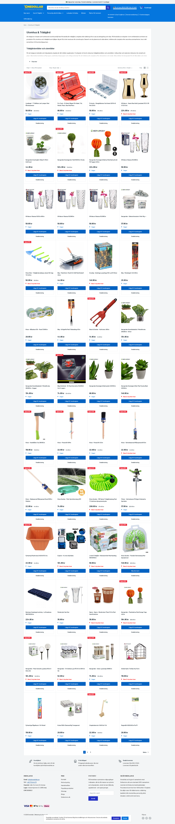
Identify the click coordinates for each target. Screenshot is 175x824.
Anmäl (93, 798)
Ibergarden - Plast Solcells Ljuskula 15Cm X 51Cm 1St (38, 670)
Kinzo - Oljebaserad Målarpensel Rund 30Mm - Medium (39, 500)
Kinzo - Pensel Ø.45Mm (64, 442)
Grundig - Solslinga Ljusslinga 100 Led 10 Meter (103, 273)
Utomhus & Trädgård (34, 25)
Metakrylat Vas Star (63, 612)
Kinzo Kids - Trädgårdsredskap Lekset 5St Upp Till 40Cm (39, 274)
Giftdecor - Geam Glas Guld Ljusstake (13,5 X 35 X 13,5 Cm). (135, 104)
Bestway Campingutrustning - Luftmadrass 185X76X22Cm (38, 613)
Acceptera (116, 818)
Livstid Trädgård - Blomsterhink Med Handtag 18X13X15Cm (102, 557)
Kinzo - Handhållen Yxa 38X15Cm (35, 442)
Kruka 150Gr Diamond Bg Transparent (69, 725)
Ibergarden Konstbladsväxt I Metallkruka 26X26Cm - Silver (133, 330)
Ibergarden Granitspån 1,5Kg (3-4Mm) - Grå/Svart (37, 161)
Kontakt (63, 779)
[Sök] (108, 8)
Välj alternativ (135, 571)
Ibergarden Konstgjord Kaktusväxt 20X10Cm (102, 386)
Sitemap (63, 791)
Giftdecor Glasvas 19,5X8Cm (129, 160)
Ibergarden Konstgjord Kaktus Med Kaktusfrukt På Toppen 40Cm (103, 161)
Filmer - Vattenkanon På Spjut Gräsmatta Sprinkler (133, 500)
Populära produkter (67, 788)
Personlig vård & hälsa (54, 13)
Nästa (144, 752)
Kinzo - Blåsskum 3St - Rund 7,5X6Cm (37, 329)
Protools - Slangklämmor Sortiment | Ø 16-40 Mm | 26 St (102, 104)
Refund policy (65, 782)
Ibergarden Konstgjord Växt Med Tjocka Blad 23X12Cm (134, 387)
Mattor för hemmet (95, 13)
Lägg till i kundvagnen (39, 118)
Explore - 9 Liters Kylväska (65, 555)
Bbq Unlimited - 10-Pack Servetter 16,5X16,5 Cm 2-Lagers (71, 387)
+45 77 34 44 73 (31, 782)
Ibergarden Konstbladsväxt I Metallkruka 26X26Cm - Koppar (38, 387)
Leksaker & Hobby (72, 13)
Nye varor (27, 13)
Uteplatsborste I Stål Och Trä (98, 725)
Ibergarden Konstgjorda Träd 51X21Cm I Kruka (71, 160)
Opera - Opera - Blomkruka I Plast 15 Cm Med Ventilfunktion (102, 613)
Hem (25, 25)
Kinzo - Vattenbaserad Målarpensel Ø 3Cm (133, 442)
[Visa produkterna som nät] (144, 68)
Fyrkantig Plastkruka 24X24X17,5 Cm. (37, 555)
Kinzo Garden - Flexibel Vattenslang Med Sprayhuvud (133, 557)
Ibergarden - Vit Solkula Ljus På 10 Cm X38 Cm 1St (71, 670)
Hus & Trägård (37, 13)
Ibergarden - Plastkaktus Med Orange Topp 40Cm (134, 613)
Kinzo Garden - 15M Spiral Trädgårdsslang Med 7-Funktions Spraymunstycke (103, 500)
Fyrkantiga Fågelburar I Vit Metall (35, 725)
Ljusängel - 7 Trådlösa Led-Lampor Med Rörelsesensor (37, 104)
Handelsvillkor (65, 785)
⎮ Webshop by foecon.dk (41, 814)
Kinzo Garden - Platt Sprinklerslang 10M (69, 499)
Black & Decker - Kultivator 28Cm (99, 329)
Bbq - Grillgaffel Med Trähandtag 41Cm (69, 329)
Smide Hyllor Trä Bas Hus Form (130, 668)
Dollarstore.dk (65, 797)
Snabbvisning (40, 123)
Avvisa (125, 818)
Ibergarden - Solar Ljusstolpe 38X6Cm (100, 668)
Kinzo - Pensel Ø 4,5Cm (96, 442)
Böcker (83, 13)
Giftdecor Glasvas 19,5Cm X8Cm (35, 216)
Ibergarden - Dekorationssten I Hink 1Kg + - (133, 216)
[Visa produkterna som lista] (147, 68)
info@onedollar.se (34, 779)
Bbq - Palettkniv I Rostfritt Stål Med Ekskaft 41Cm (71, 274)
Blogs (63, 794)
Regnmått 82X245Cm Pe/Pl (129, 725)
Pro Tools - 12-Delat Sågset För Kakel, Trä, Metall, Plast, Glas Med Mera (70, 104)
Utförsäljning (28, 19)
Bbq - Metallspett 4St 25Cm (129, 273)
